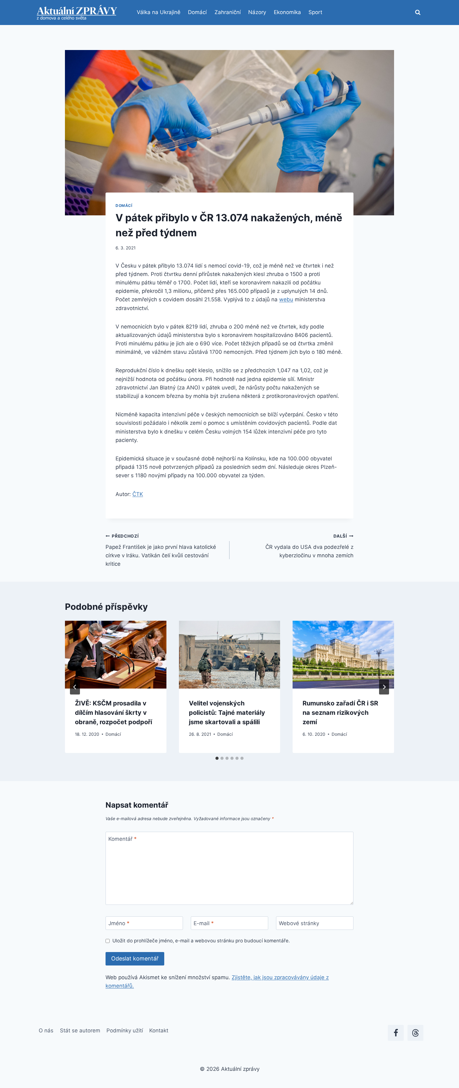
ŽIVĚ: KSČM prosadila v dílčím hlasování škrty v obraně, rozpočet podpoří (113, 712)
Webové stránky (299, 923)
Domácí (197, 12)
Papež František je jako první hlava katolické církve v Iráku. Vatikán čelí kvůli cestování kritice (161, 550)
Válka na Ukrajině (158, 12)
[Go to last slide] (75, 686)
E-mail (204, 923)
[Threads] (415, 1033)
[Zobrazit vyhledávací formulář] (417, 12)
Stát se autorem (80, 1030)
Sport (315, 12)
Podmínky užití (124, 1030)
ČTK (137, 494)
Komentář (122, 838)
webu (286, 299)
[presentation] (115, 654)
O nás (46, 1030)
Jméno (119, 923)
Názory (257, 12)
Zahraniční (228, 12)
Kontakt (158, 1030)
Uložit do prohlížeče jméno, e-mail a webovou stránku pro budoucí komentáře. (201, 941)
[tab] (217, 758)
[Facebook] (396, 1033)
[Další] (384, 686)
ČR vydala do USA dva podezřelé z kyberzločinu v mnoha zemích (309, 546)
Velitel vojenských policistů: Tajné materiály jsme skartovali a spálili (227, 712)
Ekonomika (287, 12)
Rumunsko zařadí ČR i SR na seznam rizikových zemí (340, 712)
